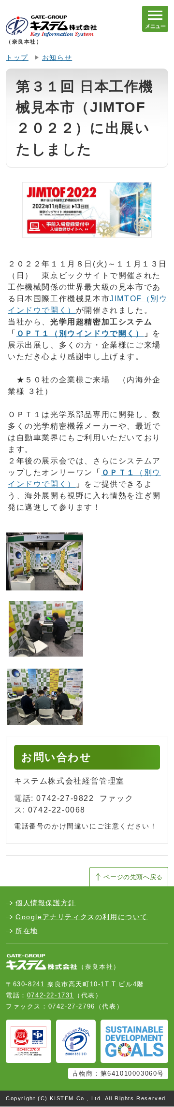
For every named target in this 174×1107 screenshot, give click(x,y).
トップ (17, 57)
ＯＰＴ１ (80, 333)
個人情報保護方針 (45, 903)
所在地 (26, 931)
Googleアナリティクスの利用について (81, 917)
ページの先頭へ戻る (133, 877)
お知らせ (57, 57)
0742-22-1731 (50, 995)
